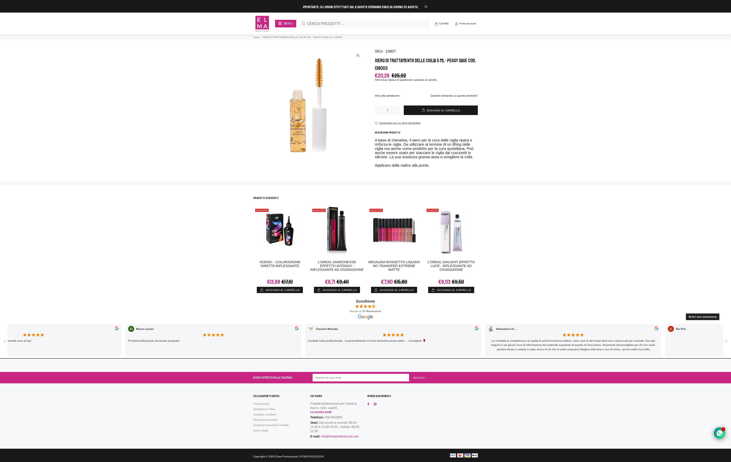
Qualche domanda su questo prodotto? (454, 95)
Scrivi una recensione (703, 316)
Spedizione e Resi (264, 409)
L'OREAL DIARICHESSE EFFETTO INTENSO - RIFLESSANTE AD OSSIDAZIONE (337, 266)
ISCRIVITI (419, 377)
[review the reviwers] (105, 329)
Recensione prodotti (265, 419)
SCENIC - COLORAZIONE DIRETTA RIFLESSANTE (279, 264)
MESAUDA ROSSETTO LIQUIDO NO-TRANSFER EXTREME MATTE (394, 266)
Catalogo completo (264, 414)
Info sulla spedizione (387, 95)
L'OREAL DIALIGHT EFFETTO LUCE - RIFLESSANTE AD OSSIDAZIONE (451, 266)
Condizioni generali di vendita (271, 425)
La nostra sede (321, 412)
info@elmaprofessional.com (340, 436)
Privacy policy (261, 403)
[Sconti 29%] (337, 230)
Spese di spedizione (401, 79)
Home (256, 37)
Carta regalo (260, 430)
